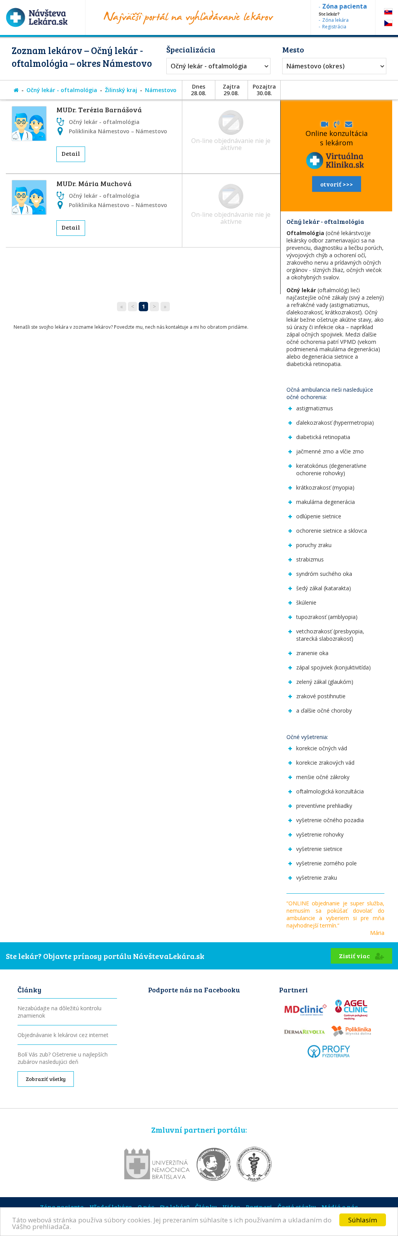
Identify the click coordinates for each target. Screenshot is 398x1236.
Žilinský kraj (121, 90)
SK (388, 11)
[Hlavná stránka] (16, 90)
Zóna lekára (335, 20)
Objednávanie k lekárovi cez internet (62, 1035)
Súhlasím (362, 1219)
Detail (70, 153)
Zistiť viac (355, 956)
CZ (388, 23)
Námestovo (160, 90)
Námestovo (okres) (315, 66)
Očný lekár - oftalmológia (209, 66)
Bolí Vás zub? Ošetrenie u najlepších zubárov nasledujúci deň (62, 1058)
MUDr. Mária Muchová (94, 183)
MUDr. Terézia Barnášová (99, 109)
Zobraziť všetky (46, 1079)
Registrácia (334, 26)
